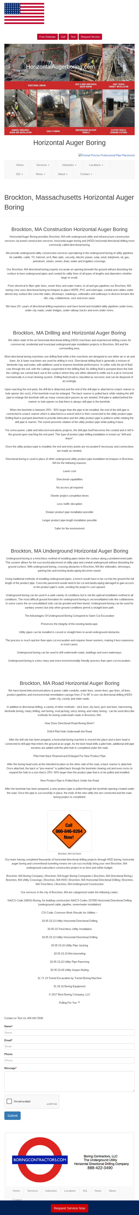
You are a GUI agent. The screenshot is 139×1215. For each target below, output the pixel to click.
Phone (8, 1054)
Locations (95, 164)
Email (8, 1040)
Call (63, 36)
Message (10, 1068)
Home (20, 164)
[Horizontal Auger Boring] (69, 1160)
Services (42, 164)
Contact (85, 174)
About (62, 174)
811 (18, 174)
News (39, 174)
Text (73, 36)
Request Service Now (69, 1208)
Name (8, 1026)
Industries (68, 164)
